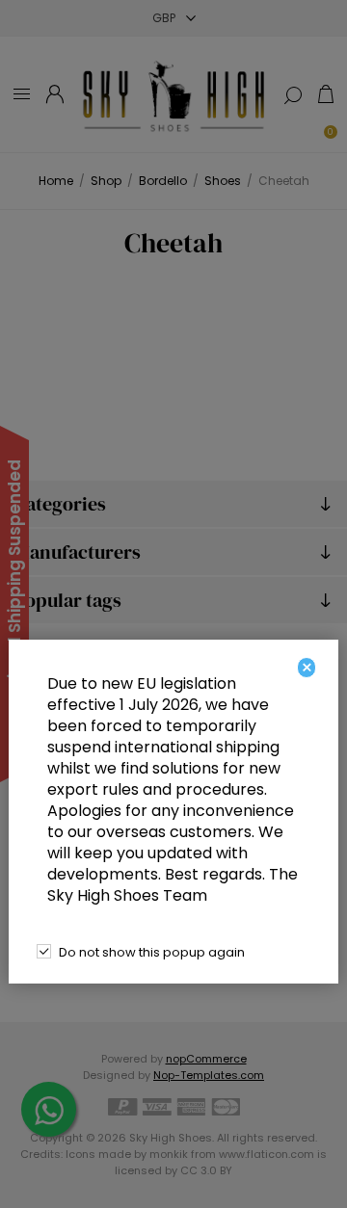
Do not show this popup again (152, 952)
